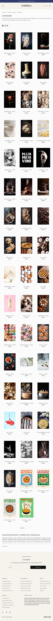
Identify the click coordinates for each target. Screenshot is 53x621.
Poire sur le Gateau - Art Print (9, 199)
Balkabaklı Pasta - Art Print (43, 315)
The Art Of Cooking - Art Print (43, 53)
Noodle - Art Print (26, 82)
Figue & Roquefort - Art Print (9, 53)
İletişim (41, 590)
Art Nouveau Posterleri (25, 590)
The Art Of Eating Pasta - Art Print (43, 432)
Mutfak (14, 12)
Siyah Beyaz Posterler (7, 583)
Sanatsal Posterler (6, 586)
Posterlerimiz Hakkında (45, 583)
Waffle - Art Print (10, 257)
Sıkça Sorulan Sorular (45, 581)
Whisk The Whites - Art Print (9, 286)
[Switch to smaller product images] (5, 26)
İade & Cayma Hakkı (7, 600)
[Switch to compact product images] (7, 26)
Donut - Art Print (43, 257)
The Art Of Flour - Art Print (10, 461)
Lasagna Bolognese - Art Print (43, 490)
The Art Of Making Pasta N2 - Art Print (26, 461)
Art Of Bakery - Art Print (43, 169)
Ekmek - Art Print (26, 111)
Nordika (3, 12)
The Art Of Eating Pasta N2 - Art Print (43, 140)
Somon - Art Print (43, 82)
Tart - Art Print (43, 286)
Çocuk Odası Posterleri (7, 590)
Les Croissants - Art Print (26, 228)
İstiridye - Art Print (26, 53)
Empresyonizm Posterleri (26, 583)
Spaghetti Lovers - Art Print (10, 169)
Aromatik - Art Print (26, 257)
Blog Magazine (43, 588)
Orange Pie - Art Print (10, 374)
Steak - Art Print (10, 432)
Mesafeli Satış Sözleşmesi (8, 605)
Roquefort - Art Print (43, 374)
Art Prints (9, 12)
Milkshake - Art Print (10, 315)
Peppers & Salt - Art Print (43, 461)
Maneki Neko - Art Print (26, 519)
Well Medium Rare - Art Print (9, 111)
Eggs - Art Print (26, 286)
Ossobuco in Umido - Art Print (9, 519)
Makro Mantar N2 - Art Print (43, 111)
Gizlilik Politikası (6, 607)
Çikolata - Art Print (43, 228)
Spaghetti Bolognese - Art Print (26, 490)
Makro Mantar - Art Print (9, 140)
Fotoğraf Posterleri (6, 581)
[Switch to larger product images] (2, 26)
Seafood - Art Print (9, 82)
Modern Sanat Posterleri (26, 581)
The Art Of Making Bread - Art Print (26, 403)
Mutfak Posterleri (6, 588)
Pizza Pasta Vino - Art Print (26, 169)
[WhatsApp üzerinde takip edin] (10, 612)
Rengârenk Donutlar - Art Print (10, 344)
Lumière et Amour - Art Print (26, 374)
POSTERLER (4, 578)
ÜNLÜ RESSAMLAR (24, 578)
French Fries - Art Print (43, 403)
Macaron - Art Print (26, 315)
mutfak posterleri (6, 542)
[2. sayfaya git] (31, 526)
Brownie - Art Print (9, 228)
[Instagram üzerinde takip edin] (6, 612)
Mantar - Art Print (9, 403)
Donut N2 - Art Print (43, 344)
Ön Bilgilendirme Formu (7, 602)
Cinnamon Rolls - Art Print (26, 199)
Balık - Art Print (26, 432)
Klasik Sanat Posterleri (25, 588)
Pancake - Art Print (43, 199)
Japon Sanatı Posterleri (25, 586)
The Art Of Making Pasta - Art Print (26, 140)
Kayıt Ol (38, 567)
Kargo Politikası (5, 598)
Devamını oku (5, 546)
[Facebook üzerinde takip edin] (3, 612)
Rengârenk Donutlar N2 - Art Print (26, 344)
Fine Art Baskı (43, 586)
